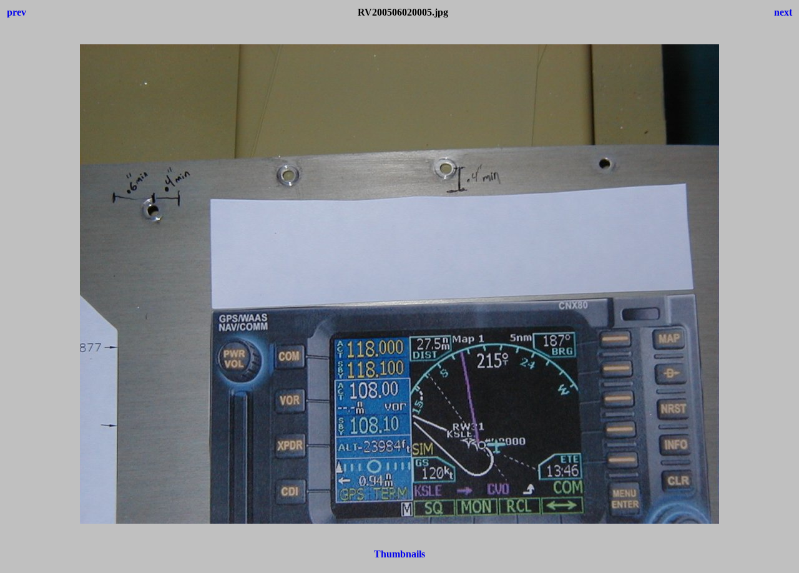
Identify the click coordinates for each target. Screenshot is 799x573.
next (783, 12)
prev (16, 12)
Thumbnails (399, 554)
